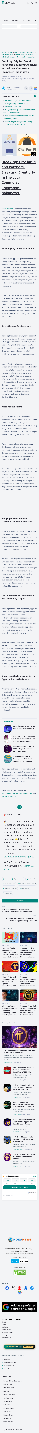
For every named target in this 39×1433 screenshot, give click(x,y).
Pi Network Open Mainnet (28, 884)
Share (21, 900)
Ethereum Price (8, 1388)
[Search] (32, 3)
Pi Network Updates (11, 888)
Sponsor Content (10, 1363)
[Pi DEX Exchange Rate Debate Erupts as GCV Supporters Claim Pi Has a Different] (7, 1126)
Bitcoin (7, 879)
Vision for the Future (13, 106)
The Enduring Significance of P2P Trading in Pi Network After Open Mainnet (24, 748)
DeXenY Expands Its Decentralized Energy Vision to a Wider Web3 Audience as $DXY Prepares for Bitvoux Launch (24, 1106)
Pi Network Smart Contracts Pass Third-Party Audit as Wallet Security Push (23, 1087)
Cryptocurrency (18, 879)
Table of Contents (11, 96)
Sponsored (17, 1114)
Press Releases (9, 1366)
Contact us (8, 1368)
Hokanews (8, 2)
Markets (15, 20)
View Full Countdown (19, 1187)
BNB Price (6, 1405)
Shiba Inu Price (8, 1422)
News (6, 20)
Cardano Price (8, 1398)
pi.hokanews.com (8, 793)
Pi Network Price (9, 1395)
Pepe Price (7, 1418)
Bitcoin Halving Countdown (12, 1381)
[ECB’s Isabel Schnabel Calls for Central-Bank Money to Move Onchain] (7, 1143)
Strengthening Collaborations (16, 103)
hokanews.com (7, 208)
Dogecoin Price (8, 1408)
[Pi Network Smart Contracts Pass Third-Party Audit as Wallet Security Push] (7, 1091)
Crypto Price (26, 20)
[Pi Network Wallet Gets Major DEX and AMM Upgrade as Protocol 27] (7, 1160)
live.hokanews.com (9, 796)
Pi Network (31, 879)
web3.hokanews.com (24, 793)
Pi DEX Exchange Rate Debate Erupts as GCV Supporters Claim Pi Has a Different (24, 1122)
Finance (16, 1080)
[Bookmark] (31, 88)
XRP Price (6, 1391)
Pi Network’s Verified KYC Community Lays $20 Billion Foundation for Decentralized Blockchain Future (28, 1010)
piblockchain (8, 893)
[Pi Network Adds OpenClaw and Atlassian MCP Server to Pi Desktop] (19, 1047)
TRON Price (7, 1412)
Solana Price (7, 1401)
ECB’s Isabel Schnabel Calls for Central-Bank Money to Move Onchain (23, 1139)
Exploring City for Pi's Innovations (18, 100)
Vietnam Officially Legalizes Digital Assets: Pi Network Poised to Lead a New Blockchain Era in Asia (10, 952)
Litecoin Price (8, 1415)
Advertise (7, 1360)
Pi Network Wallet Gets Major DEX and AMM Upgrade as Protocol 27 (24, 1156)
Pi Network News (10, 884)
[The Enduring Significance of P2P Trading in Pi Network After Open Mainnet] (8, 752)
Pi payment (25, 888)
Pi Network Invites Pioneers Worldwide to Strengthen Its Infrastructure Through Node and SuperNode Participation (27, 954)
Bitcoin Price (7, 1384)
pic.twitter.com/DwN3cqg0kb (19, 856)
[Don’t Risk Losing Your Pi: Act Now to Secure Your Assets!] (8, 732)
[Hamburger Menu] (36, 3)
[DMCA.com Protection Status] (19, 1275)
